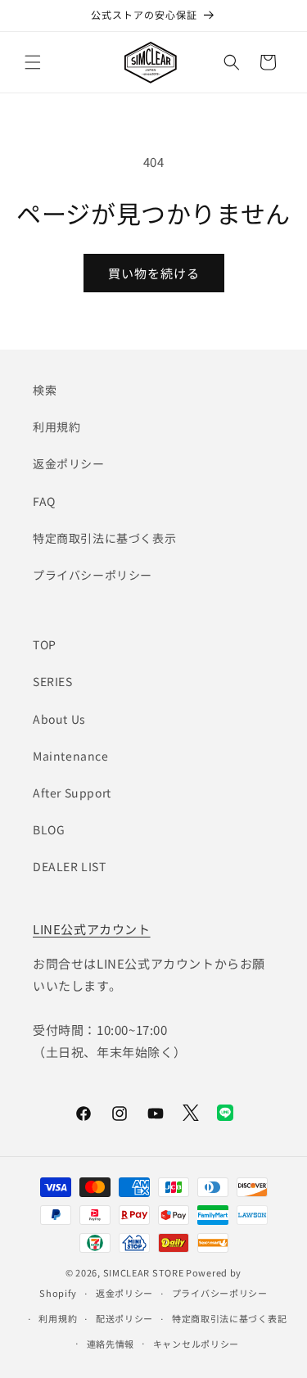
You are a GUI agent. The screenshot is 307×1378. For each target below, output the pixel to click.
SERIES (53, 681)
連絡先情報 (111, 1343)
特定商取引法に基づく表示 (104, 538)
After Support (72, 792)
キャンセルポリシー (196, 1343)
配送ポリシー (124, 1318)
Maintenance (71, 756)
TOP (44, 644)
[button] (33, 62)
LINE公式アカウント (92, 928)
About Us (59, 719)
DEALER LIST (69, 866)
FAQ (44, 501)
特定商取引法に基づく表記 (229, 1318)
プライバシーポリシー (92, 575)
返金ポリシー (69, 463)
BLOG (49, 829)
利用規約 (56, 426)
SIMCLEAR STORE (143, 1272)
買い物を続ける (154, 273)
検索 (44, 390)
